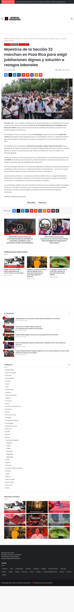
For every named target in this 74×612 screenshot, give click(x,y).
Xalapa (7, 487)
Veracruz (43, 203)
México (4, 571)
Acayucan (4, 568)
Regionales (10, 454)
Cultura (7, 403)
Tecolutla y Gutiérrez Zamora (13, 468)
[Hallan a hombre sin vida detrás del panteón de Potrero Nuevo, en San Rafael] (14, 262)
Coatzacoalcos (9, 389)
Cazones (7, 381)
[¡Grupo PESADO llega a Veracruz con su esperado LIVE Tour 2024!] (9, 337)
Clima (6, 386)
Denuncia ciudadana (13, 440)
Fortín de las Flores (10, 415)
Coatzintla (8, 392)
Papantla (7, 462)
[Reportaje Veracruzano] (13, 18)
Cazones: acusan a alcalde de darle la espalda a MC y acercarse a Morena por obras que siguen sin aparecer (37, 273)
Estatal (9, 445)
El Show (7, 412)
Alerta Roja (8, 375)
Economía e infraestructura (13, 406)
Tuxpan (7, 473)
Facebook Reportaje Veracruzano (10, 558)
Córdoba (7, 398)
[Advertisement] (45, 17)
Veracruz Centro (10, 479)
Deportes (9, 443)
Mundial (7, 431)
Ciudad (7, 384)
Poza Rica (14, 44)
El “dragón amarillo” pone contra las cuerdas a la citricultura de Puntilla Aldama (58, 272)
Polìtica (9, 448)
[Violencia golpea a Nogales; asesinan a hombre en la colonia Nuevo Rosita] (59, 507)
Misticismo (8, 429)
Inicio (6, 38)
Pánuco (32, 571)
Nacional (7, 434)
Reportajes (10, 457)
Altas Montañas (9, 378)
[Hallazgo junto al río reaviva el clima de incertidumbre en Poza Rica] (9, 321)
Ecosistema (8, 409)
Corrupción (8, 400)
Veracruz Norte (24, 44)
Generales (8, 417)
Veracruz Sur (9, 485)
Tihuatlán (8, 471)
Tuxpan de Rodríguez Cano (50, 571)
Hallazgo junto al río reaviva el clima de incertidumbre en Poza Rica (37, 319)
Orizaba (7, 459)
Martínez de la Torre (11, 426)
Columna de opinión (11, 395)
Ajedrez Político (9, 370)
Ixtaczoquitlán (9, 423)
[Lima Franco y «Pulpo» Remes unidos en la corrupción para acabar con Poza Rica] (9, 329)
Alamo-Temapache (10, 372)
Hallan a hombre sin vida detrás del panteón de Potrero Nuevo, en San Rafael (13, 271)
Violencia (69, 571)
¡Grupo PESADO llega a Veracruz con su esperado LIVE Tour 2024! (36, 335)
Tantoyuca (8, 465)
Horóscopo (63, 568)
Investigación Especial (11, 420)
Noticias (11, 38)
